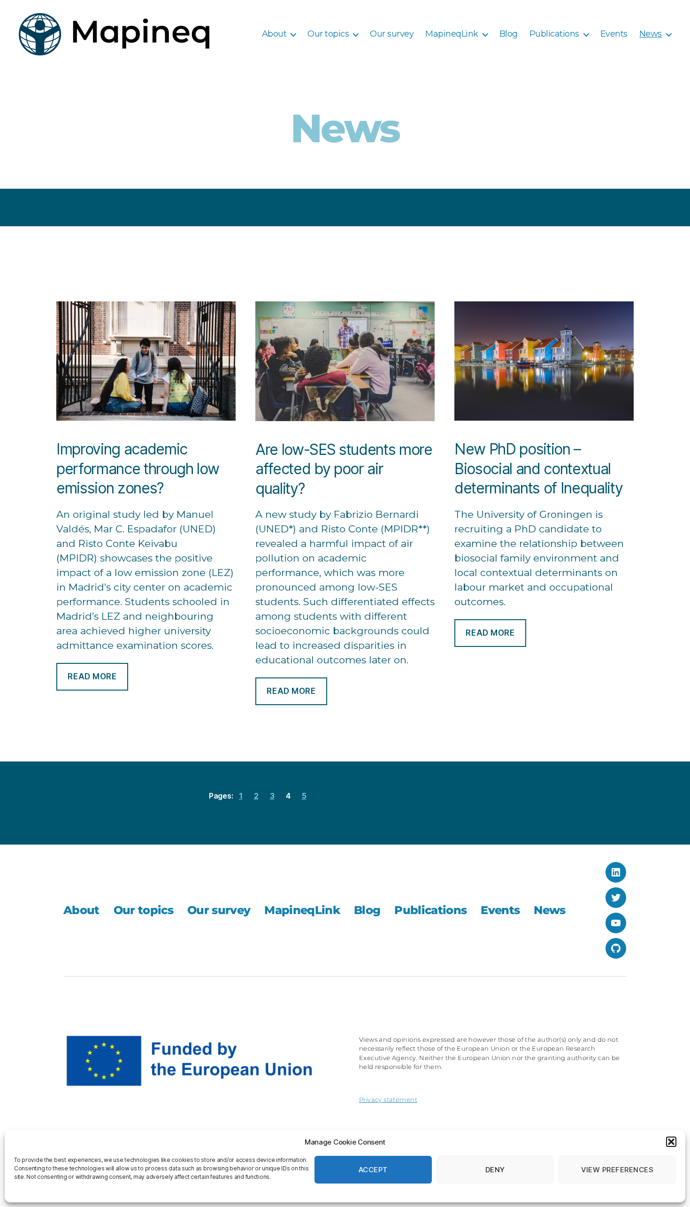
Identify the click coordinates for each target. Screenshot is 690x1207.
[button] (671, 1141)
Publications (554, 34)
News (650, 34)
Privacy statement (388, 1099)
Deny (495, 1169)
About (274, 34)
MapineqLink (451, 34)
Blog (508, 34)
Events (614, 34)
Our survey (392, 34)
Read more (92, 676)
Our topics (328, 34)
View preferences (617, 1169)
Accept (373, 1169)
